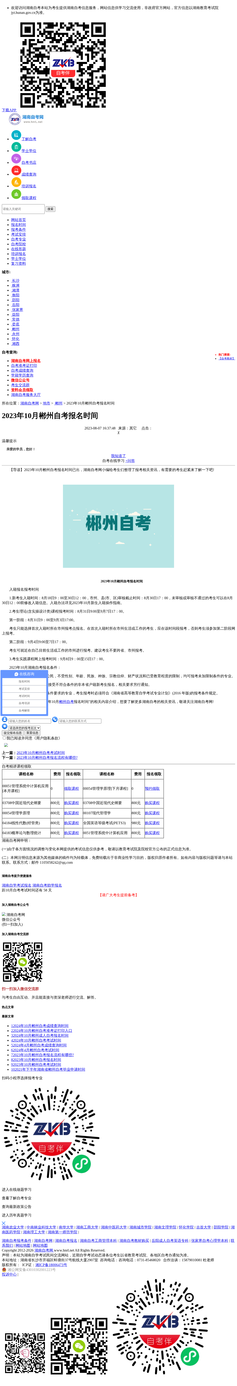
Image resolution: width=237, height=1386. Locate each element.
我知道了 (118, 456)
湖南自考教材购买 (134, 1241)
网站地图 (23, 1245)
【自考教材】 (226, 358)
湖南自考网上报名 (26, 361)
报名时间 (18, 225)
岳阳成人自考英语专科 (170, 1241)
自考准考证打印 (24, 366)
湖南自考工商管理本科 (98, 1241)
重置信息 (32, 733)
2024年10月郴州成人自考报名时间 (40, 1035)
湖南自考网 (29, 403)
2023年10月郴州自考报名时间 (36, 1060)
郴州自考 (66, 702)
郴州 (58, 403)
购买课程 (71, 803)
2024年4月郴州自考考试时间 (35, 1050)
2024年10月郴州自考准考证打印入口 (41, 1031)
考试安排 (18, 234)
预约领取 (152, 788)
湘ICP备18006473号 (51, 1265)
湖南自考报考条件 (16, 1241)
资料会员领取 (22, 390)
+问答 (130, 461)
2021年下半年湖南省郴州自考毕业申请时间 (48, 1069)
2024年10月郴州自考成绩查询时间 (40, 1026)
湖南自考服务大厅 (26, 395)
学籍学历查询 (22, 375)
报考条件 (18, 229)
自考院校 (18, 244)
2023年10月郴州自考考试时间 (41, 753)
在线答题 (18, 249)
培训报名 (18, 254)
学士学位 (18, 259)
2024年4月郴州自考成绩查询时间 (39, 1045)
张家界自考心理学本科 (209, 1241)
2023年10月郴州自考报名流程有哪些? (47, 758)
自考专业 (18, 239)
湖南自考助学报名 (47, 885)
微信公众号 (20, 380)
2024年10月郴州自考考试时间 (36, 1040)
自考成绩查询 (22, 370)
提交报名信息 (13, 733)
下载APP (9, 110)
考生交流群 (20, 385)
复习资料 (18, 263)
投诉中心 (9, 1274)
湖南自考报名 (66, 1241)
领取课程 (71, 788)
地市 (46, 403)
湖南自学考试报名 (16, 885)
